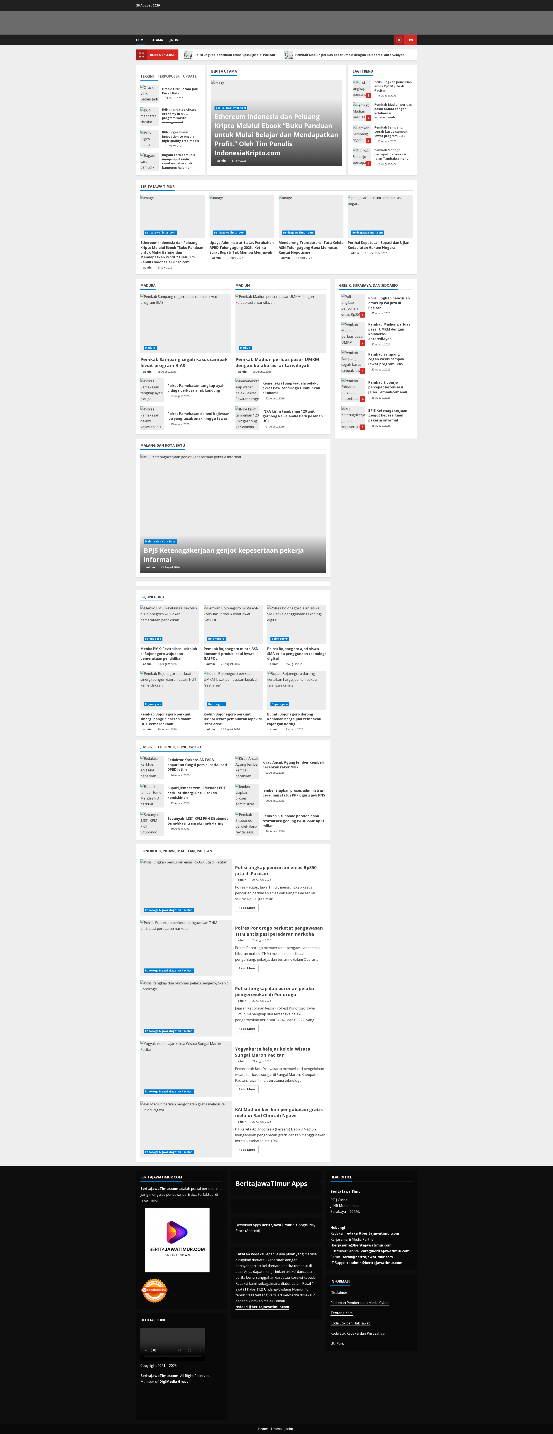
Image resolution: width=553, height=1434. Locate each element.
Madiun (245, 348)
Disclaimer (339, 1292)
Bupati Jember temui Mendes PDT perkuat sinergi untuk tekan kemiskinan (152, 796)
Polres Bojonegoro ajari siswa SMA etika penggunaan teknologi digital (296, 653)
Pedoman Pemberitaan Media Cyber (360, 1302)
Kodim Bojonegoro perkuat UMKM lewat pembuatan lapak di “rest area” (233, 719)
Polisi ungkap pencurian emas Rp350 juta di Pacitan (235, 55)
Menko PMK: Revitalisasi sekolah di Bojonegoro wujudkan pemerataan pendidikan (168, 653)
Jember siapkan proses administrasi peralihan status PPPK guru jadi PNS (247, 796)
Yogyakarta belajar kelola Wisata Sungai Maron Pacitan (186, 1069)
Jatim (174, 40)
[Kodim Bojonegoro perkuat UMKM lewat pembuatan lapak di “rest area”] (233, 690)
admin (221, 160)
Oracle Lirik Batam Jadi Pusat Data (149, 94)
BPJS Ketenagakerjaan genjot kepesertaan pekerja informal (353, 418)
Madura (150, 348)
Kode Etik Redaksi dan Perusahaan (358, 1333)
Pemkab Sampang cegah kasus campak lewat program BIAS (362, 134)
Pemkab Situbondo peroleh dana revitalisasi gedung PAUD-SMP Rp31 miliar (247, 824)
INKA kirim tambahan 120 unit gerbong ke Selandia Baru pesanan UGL (247, 418)
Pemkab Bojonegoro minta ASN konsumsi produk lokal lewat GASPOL (231, 653)
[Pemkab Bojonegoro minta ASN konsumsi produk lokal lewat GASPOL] (233, 624)
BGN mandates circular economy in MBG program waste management (149, 116)
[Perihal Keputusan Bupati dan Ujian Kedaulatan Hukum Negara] (380, 216)
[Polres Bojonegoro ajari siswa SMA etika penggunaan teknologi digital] (296, 624)
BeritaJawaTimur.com (231, 108)
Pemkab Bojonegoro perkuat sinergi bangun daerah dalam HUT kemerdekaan (166, 719)
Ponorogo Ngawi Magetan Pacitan (168, 910)
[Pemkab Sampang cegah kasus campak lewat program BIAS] (185, 323)
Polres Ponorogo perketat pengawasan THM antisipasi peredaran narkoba (186, 948)
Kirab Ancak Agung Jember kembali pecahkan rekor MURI (247, 767)
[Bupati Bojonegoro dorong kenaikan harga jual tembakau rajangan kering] (296, 690)
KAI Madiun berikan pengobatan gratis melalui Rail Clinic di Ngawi (186, 1129)
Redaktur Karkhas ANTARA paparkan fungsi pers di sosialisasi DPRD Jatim (152, 767)
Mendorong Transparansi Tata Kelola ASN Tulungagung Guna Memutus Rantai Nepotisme (311, 247)
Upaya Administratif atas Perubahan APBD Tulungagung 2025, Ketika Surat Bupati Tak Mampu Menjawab (242, 247)
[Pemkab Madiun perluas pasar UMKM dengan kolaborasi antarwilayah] (280, 323)
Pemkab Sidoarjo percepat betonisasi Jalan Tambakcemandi (362, 157)
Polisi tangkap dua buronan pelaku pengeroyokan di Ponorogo (186, 1008)
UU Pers (337, 1343)
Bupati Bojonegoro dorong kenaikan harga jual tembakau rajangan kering (294, 719)
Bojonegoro (153, 639)
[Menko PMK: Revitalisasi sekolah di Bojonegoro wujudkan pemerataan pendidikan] (169, 624)
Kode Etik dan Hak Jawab (350, 1323)
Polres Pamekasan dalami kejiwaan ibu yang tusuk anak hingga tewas (152, 418)
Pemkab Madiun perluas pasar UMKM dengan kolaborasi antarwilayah (350, 55)
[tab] (149, 74)
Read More (248, 908)
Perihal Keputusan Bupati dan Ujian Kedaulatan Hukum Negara (378, 245)
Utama (157, 40)
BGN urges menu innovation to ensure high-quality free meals (149, 139)
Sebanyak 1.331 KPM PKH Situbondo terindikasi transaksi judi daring (152, 824)
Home (140, 40)
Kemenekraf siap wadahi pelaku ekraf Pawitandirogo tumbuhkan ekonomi (247, 390)
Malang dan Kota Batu (160, 541)
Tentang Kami (342, 1312)
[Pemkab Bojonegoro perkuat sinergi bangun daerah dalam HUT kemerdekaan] (169, 690)
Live (410, 40)
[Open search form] (389, 40)
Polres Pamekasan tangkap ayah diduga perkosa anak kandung (152, 390)
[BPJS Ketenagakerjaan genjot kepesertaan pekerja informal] (233, 513)
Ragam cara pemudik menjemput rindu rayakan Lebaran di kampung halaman (149, 162)
